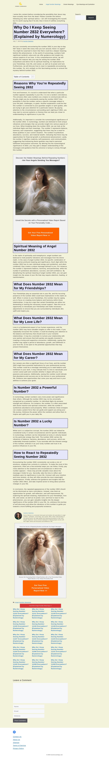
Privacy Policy (18, 748)
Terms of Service (19, 745)
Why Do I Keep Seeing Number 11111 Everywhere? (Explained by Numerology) (39, 613)
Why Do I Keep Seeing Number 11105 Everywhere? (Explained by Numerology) (21, 626)
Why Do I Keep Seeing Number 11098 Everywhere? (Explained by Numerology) (40, 664)
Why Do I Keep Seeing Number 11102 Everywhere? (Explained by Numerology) (40, 639)
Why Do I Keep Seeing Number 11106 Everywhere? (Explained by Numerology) (40, 626)
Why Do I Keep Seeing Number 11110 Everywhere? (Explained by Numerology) (20, 613)
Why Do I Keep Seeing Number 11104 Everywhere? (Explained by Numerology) (21, 651)
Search (78, 14)
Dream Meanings (68, 4)
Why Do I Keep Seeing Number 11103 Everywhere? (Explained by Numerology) (59, 639)
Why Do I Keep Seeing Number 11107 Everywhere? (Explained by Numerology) (21, 639)
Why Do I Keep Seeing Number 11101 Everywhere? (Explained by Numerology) (59, 651)
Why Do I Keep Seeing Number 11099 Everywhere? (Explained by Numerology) (59, 664)
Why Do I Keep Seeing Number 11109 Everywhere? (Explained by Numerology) (59, 613)
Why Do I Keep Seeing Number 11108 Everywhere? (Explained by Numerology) (59, 626)
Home (41, 4)
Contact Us (17, 736)
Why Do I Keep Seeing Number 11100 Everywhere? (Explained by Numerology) (21, 664)
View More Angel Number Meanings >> (40, 605)
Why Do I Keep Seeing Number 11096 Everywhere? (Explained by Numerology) (40, 651)
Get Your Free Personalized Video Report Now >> (40, 234)
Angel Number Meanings (53, 4)
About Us (16, 739)
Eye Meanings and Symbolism (86, 4)
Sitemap (16, 742)
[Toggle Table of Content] (31, 76)
